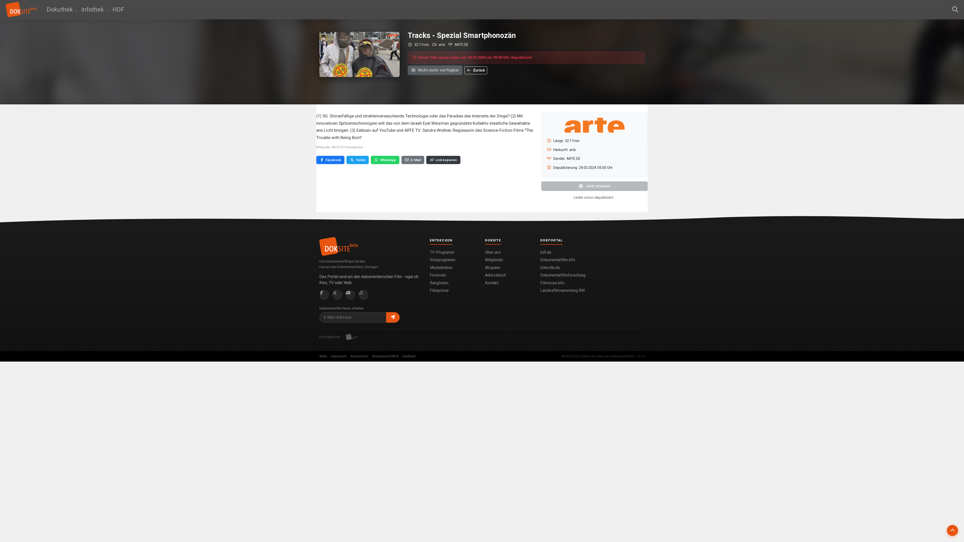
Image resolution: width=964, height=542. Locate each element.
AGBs (323, 356)
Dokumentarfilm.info (557, 259)
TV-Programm (442, 252)
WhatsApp (388, 160)
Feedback (408, 356)
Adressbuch (495, 275)
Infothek (93, 9)
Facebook (333, 160)
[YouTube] (350, 295)
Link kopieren (446, 160)
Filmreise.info (552, 283)
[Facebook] (324, 295)
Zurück (478, 70)
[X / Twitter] (337, 295)
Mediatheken (441, 267)
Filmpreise (439, 290)
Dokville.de (550, 267)
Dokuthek (60, 9)
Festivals (438, 275)
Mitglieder (494, 259)
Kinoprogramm (442, 259)
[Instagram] (363, 295)
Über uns (493, 252)
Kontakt (491, 283)
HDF (118, 9)
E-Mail (416, 160)
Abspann (492, 267)
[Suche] (955, 9)
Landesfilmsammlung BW (562, 290)
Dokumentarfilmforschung (562, 275)
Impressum (339, 356)
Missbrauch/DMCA (385, 356)
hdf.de (545, 252)
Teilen (361, 160)
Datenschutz (359, 356)
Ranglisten (439, 283)
